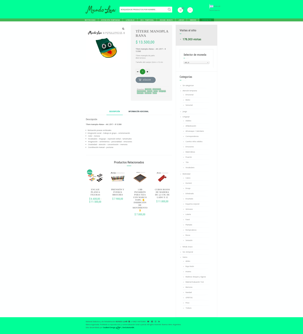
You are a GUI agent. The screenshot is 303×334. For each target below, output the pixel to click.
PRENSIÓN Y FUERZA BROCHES (117, 192)
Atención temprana (110, 20)
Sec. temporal (147, 20)
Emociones (156, 89)
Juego (181, 20)
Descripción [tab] (114, 112)
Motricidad (90, 20)
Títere (154, 93)
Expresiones (141, 91)
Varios (193, 20)
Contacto (206, 20)
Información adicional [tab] (139, 112)
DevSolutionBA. (128, 327)
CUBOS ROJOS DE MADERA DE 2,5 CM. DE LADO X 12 (162, 193)
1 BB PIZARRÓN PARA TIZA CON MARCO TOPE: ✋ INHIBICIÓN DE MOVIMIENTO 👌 (140, 200)
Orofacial (148, 93)
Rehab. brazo (166, 20)
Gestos (149, 91)
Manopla (140, 93)
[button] (123, 29)
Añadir (147, 80)
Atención (148, 89)
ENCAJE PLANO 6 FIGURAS (95, 192)
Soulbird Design (109, 327)
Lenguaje (130, 20)
